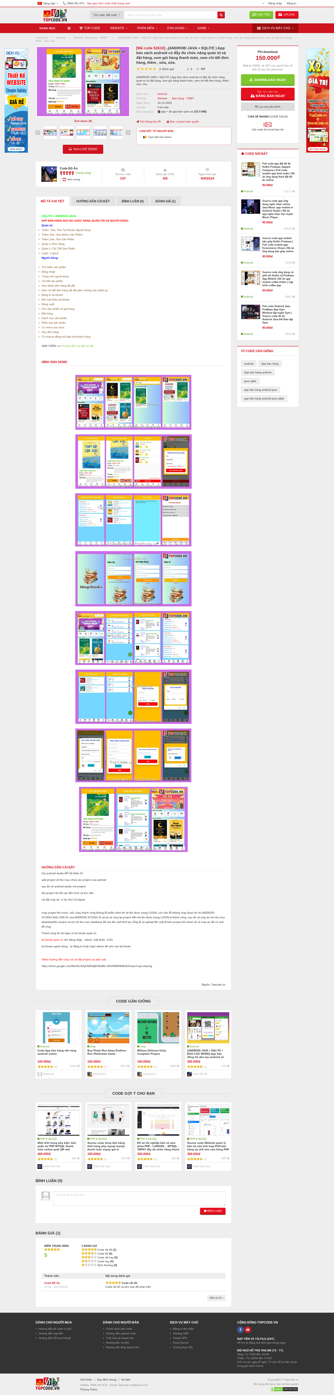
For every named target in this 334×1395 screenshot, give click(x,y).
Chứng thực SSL (183, 1347)
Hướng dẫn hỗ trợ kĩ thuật (55, 1338)
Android (162, 93)
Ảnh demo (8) (83, 121)
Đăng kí (291, 3)
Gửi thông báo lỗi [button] (150, 121)
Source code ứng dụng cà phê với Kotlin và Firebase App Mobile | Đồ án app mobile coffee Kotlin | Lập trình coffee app (278, 279)
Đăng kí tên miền (183, 1328)
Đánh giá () (166, 201)
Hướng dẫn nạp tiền (51, 1333)
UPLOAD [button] (289, 14)
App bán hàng (270, 363)
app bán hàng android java (260, 389)
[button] (268, 94)
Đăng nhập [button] (275, 3)
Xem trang (73, 179)
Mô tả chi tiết (52, 201)
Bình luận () (133, 201)
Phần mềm (145, 28)
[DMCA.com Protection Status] (283, 1388)
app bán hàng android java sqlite (264, 398)
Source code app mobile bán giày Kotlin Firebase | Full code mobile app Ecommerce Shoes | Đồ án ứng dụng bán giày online (278, 245)
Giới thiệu (86, 1379)
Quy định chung (106, 1379)
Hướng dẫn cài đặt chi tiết (78, 345)
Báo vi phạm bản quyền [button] (184, 121)
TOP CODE (92, 28)
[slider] (146, 69)
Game (201, 28)
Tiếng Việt (49, 3)
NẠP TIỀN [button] (263, 14)
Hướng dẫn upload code (121, 1333)
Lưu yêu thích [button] (269, 106)
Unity (93, 1046)
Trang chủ (42, 37)
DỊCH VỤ (276, 28)
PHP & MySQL (48, 1138)
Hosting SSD (180, 1333)
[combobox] (107, 13)
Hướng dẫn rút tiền (117, 1342)
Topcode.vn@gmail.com (133, 1384)
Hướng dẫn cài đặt (93, 201)
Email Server (181, 1342)
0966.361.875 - (100, 1384)
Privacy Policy (88, 1389)
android (248, 363)
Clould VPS (180, 1338)
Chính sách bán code (119, 1328)
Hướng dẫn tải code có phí (55, 1328)
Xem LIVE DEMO (84, 149)
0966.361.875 (75, 3)
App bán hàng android (257, 372)
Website (117, 28)
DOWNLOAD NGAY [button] (269, 80)
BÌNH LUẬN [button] (214, 1210)
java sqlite (250, 381)
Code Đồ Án (52, 1282)
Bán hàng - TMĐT (183, 98)
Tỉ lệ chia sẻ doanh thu (120, 1338)
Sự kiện (125, 1379)
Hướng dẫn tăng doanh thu (122, 1347)
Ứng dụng (175, 28)
